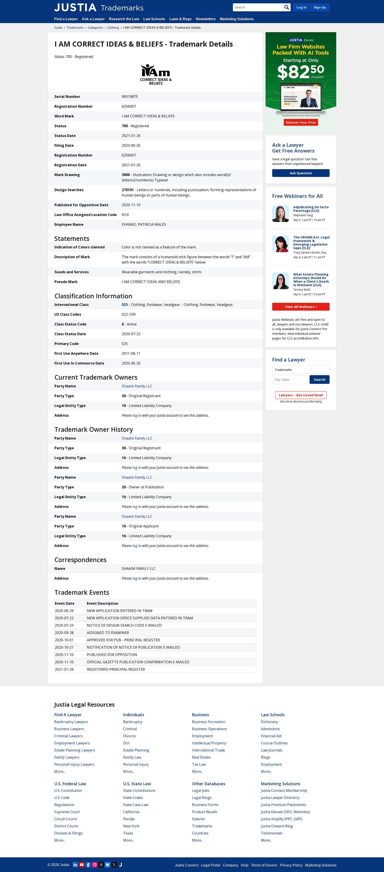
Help (244, 865)
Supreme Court (67, 811)
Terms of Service (264, 865)
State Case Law (135, 804)
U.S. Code (62, 797)
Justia (58, 27)
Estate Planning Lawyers (74, 750)
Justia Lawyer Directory (280, 797)
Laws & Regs (180, 19)
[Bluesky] (107, 864)
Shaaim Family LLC (137, 386)
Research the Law (124, 19)
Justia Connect (186, 865)
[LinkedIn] (75, 864)
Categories (95, 27)
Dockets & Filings (68, 833)
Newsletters (206, 19)
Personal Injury (136, 764)
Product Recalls (204, 811)
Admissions (270, 728)
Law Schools (154, 19)
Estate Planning (136, 750)
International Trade (208, 750)
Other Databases (208, 783)
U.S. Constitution (68, 790)
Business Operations (209, 728)
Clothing (113, 27)
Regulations (64, 804)
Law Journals (271, 750)
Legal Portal (210, 865)
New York (131, 826)
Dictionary (269, 721)
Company (230, 865)
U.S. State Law (137, 783)
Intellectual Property (209, 743)
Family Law (132, 757)
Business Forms (205, 804)
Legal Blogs (202, 797)
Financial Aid (271, 735)
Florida (128, 819)
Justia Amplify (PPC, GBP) (281, 819)
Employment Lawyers (72, 743)
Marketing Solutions (237, 19)
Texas (128, 833)
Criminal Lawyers (68, 735)
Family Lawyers (66, 757)
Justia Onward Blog (277, 826)
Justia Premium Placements (283, 804)
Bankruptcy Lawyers (71, 721)
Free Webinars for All (297, 196)
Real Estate (201, 757)
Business (200, 714)
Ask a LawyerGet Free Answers (293, 147)
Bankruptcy (132, 721)
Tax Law (199, 764)
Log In (301, 7)
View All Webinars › (301, 306)
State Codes (133, 797)
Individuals (133, 714)
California (131, 811)
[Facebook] (88, 864)
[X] (114, 864)
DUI (126, 743)
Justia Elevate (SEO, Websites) (285, 811)
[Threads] (101, 864)
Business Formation (208, 721)
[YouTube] (81, 864)
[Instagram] (94, 864)
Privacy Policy (291, 865)
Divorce (129, 735)
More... (59, 771)
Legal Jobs (200, 790)
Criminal (130, 728)
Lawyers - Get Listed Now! (301, 395)
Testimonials (271, 833)
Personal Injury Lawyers (74, 764)
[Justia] (75, 7)
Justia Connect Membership (284, 790)
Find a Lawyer (66, 19)
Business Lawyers (69, 728)
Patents (198, 819)
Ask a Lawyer (93, 19)
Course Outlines (274, 743)
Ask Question (301, 173)
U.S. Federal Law (70, 783)
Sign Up (320, 7)
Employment (202, 735)
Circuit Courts (65, 819)
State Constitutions (139, 790)
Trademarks (75, 27)
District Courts (66, 826)
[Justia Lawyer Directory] (120, 864)
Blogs (265, 757)
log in (137, 415)
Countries (200, 833)
